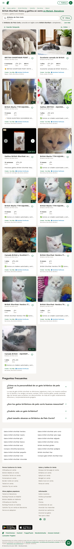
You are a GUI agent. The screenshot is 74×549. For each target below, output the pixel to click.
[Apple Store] (25, 527)
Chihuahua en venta (9, 470)
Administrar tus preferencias (15, 543)
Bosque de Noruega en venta (49, 470)
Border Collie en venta (10, 481)
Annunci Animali (53, 533)
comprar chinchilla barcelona (14, 449)
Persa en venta (44, 483)
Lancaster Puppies (8, 536)
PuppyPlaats (28, 533)
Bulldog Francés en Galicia (11, 505)
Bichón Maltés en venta (10, 473)
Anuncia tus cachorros (46, 510)
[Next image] (33, 141)
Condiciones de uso (45, 505)
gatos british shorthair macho (14, 435)
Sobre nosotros (44, 494)
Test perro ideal (44, 515)
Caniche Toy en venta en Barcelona (14, 507)
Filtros (67, 18)
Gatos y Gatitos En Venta (47, 467)
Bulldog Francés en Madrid (11, 497)
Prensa (41, 502)
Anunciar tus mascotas (46, 507)
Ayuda (41, 499)
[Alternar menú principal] (3, 3)
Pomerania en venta (9, 478)
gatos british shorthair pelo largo (49, 435)
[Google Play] (9, 527)
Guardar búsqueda (12, 27)
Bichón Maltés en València (11, 499)
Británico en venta (45, 473)
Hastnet (19, 533)
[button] (19, 141)
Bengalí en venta (44, 478)
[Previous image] (6, 141)
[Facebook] (40, 519)
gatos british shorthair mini (13, 456)
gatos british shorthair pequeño (15, 452)
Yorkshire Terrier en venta (11, 475)
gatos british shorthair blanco (14, 442)
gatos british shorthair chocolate (15, 459)
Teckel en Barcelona (9, 494)
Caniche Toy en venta (9, 486)
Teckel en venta (7, 483)
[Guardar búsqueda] (69, 543)
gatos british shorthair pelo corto (49, 431)
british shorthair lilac (45, 452)
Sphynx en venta (44, 475)
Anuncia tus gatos (45, 513)
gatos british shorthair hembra (14, 431)
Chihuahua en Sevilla (9, 502)
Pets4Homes (10, 533)
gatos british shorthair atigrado (49, 438)
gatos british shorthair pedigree (49, 449)
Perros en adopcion (9, 510)
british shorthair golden (46, 445)
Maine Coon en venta (46, 481)
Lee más (67, 23)
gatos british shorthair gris (13, 438)
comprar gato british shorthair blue (50, 456)
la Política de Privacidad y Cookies (49, 542)
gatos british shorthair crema (48, 442)
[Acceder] (70, 3)
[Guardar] (32, 58)
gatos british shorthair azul (13, 445)
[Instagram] (44, 519)
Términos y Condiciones (32, 542)
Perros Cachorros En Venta (11, 467)
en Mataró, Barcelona (53, 11)
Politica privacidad (45, 497)
